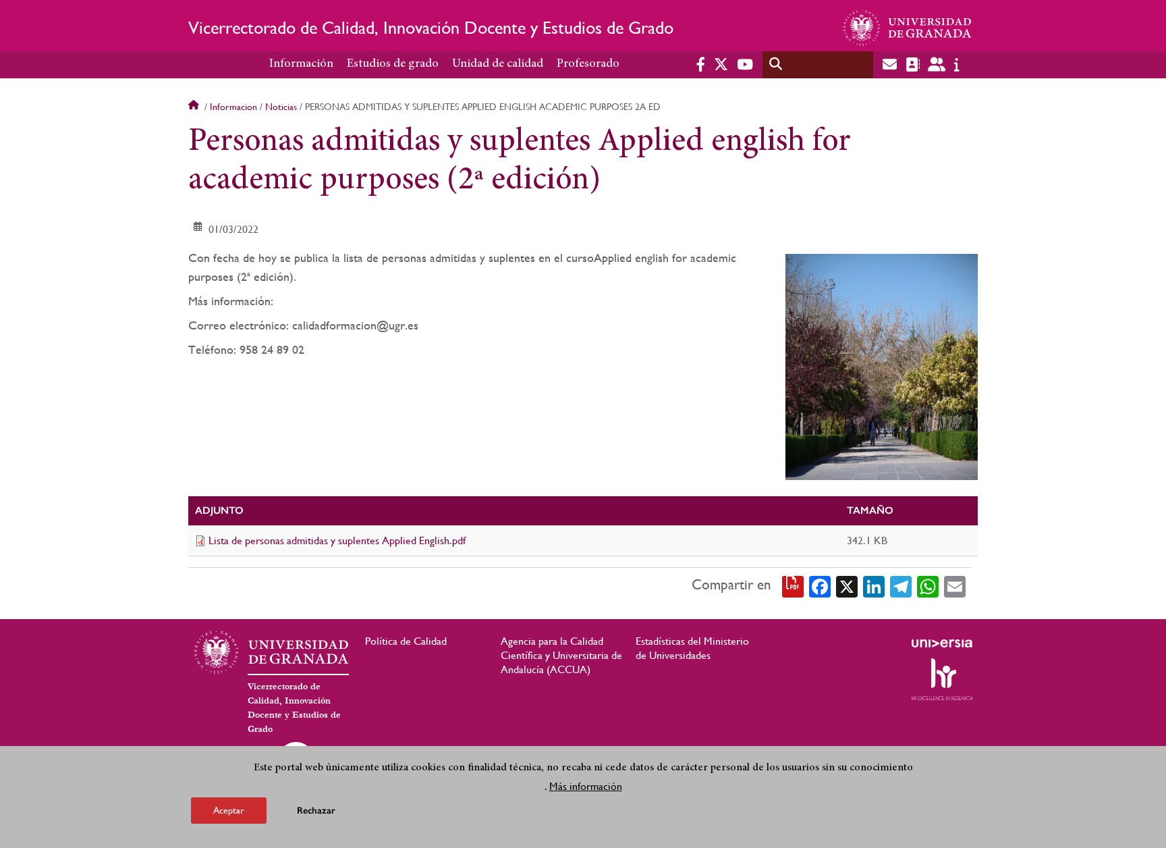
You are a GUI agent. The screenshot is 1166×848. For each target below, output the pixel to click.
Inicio (195, 106)
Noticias (281, 106)
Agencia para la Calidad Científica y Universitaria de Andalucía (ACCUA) (561, 655)
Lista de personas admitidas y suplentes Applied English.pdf (337, 540)
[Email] (955, 585)
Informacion (233, 106)
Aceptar (228, 810)
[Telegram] (901, 585)
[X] (847, 585)
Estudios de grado (393, 64)
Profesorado (588, 64)
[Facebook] (820, 585)
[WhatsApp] (928, 585)
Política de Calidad (406, 641)
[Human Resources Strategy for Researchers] (942, 679)
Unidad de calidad (497, 64)
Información (301, 64)
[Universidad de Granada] (907, 27)
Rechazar (316, 810)
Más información (585, 786)
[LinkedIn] (874, 585)
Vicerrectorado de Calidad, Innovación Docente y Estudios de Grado (430, 27)
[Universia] (942, 643)
